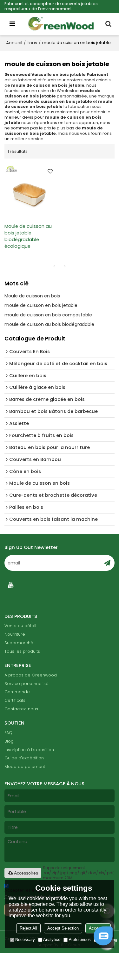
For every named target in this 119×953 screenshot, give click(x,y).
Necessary (25, 939)
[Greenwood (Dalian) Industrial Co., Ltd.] (61, 24)
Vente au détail (20, 625)
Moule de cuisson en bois (32, 296)
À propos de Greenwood (30, 675)
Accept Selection (63, 928)
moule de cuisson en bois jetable (40, 305)
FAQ (8, 732)
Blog (9, 741)
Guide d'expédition (24, 758)
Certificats (14, 700)
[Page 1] (54, 266)
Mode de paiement (24, 766)
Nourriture (14, 634)
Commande (17, 692)
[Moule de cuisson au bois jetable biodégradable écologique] (30, 191)
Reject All (28, 928)
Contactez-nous (21, 709)
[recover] (103, 943)
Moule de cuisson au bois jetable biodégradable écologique (28, 236)
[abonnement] (107, 563)
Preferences (80, 939)
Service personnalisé (26, 683)
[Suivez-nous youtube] (10, 585)
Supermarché (18, 642)
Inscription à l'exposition (29, 749)
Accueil (14, 43)
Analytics (51, 939)
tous (32, 43)
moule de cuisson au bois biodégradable (49, 324)
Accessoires (26, 872)
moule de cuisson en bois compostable (48, 315)
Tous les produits (22, 651)
